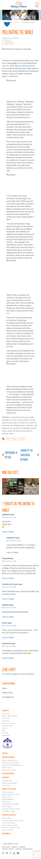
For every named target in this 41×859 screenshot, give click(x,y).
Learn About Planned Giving (11, 809)
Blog (5, 753)
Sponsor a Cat (6, 797)
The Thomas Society (8, 823)
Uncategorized (7, 697)
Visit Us (4, 728)
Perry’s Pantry (6, 767)
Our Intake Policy (7, 726)
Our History (5, 714)
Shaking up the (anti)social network (27, 455)
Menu (37, 4)
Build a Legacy (6, 806)
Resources (8, 757)
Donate (7, 17)
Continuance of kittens (11, 455)
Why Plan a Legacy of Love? (11, 828)
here (31, 425)
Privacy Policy (8, 849)
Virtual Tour (5, 721)
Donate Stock (6, 802)
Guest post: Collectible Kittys (28, 486)
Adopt (5, 777)
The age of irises (20, 486)
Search (6, 833)
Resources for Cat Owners (10, 763)
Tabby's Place (7, 692)
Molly (9, 101)
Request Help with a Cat (9, 760)
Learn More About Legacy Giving (12, 820)
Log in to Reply (8, 531)
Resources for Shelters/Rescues (12, 765)
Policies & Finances (8, 723)
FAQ (3, 730)
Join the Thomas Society (10, 825)
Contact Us (5, 718)
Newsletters (6, 735)
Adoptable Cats (7, 780)
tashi (22, 439)
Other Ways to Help (8, 811)
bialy (9, 439)
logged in (15, 674)
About (5, 710)
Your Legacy (9, 814)
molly (15, 439)
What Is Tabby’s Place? (9, 716)
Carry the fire (6, 486)
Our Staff (5, 733)
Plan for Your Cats (8, 830)
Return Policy (6, 785)
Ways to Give (9, 788)
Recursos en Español (9, 770)
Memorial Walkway (8, 799)
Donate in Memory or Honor (10, 794)
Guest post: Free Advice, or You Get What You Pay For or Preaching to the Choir (13, 486)
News (4, 688)
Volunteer (8, 773)
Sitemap (22, 847)
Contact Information (24, 849)
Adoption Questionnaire (9, 783)
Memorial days (35, 486)
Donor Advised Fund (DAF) (10, 804)
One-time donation (8, 792)
